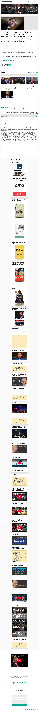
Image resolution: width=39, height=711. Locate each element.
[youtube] (35, 709)
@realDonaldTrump (16, 556)
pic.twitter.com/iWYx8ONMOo (18, 644)
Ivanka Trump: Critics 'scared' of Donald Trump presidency (19, 627)
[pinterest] (37, 709)
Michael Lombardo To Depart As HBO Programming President (18, 633)
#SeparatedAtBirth (17, 367)
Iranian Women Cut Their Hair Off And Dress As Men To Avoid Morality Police (19, 609)
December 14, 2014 (22, 483)
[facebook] (25, 709)
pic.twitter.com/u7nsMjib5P (18, 481)
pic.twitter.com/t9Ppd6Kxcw (18, 368)
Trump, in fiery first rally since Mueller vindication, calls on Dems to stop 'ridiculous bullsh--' (6, 100)
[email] (33, 709)
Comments (23, 45)
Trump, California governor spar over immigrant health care (7, 86)
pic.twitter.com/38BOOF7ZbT (18, 420)
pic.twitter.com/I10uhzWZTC (19, 396)
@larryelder (15, 480)
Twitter (9, 64)
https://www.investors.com (9, 60)
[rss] (31, 709)
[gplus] (27, 709)
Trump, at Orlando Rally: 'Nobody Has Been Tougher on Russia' (18, 86)
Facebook (9, 65)
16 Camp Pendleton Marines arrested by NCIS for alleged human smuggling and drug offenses (19, 682)
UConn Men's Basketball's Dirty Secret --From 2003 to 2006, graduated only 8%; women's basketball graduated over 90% (19, 616)
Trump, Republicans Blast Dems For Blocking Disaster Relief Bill (31, 86)
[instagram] (29, 709)
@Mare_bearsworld (18, 478)
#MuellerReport (16, 553)
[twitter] (23, 709)
